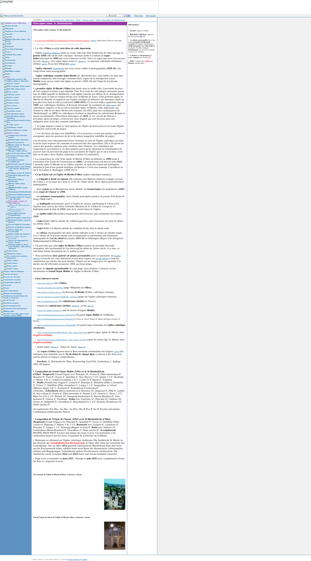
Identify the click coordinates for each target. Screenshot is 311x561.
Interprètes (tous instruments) (15, 308)
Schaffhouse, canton (15, 127)
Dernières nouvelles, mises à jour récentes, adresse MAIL (16, 315)
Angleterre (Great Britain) (15, 31)
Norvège (8, 66)
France (8, 52)
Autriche (8, 37)
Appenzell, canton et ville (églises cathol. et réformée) (17, 80)
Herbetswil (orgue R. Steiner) (19, 164)
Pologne (8, 68)
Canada (8, 44)
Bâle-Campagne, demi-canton (18, 86)
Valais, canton (12, 260)
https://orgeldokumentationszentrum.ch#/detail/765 (56, 315)
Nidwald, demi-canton (15, 114)
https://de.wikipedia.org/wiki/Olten (50, 288)
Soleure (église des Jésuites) (19, 234)
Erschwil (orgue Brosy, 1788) (19, 153)
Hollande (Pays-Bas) (13, 55)
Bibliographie (9, 311)
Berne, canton (12, 92)
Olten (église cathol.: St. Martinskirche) (110, 20)
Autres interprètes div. (12, 306)
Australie (8, 34)
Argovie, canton (13, 83)
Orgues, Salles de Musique (14, 271)
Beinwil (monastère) (16, 142)
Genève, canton (13, 97)
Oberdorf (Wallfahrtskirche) (19, 195)
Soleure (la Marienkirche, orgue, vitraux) (18, 241)
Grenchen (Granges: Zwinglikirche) (16, 161)
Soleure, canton (88, 20)
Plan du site (138, 16)
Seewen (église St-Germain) (19, 224)
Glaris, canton (12, 100)
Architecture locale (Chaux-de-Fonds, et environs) (16, 297)
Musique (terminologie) (13, 293)
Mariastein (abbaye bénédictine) (16, 180)
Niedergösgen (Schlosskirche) (19, 192)
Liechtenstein (10, 60)
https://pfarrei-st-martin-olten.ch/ (49, 292)
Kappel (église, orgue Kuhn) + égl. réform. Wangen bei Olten (19, 168)
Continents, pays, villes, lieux (63, 20)
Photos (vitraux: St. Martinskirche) (17, 210)
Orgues (6, 288)
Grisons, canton (13, 103)
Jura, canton (12, 105)
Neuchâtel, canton (14, 111)
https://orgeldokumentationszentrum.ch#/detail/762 (56, 319)
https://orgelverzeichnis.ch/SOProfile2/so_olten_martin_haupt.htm (62, 332)
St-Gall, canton (13, 125)
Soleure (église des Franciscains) (15, 230)
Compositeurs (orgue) (12, 280)
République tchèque (12, 71)
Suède (7, 74)
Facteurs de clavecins (12, 277)
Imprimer (152, 16)
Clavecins (7, 285)
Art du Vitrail (9, 300)
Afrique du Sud (11, 26)
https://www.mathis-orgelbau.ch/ (49, 310)
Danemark (9, 46)
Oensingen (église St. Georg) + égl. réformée (19, 198)
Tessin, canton (12, 251)
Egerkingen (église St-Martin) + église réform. (17, 150)
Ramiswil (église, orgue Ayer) (19, 218)
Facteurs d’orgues (11, 274)
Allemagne (9, 28)
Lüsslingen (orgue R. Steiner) (19, 173)
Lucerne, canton (13, 108)
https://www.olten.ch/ (45, 283)
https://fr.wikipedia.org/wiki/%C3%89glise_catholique (57, 297)
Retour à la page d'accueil (13, 15)
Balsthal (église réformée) (18, 140)
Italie (7, 57)
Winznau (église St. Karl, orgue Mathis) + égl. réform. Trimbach (19, 246)
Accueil (47, 20)
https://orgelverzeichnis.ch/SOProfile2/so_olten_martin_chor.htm (61, 340)
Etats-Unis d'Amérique (14, 49)
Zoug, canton (12, 266)
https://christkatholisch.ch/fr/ (47, 301)
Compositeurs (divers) (12, 282)
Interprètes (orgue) (11, 303)
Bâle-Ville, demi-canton (16, 89)
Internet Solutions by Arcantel (77, 559)
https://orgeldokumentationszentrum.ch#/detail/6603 (56, 325)
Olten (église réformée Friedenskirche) (17, 214)
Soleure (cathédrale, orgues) (19, 227)
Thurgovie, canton (14, 253)
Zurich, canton (12, 269)
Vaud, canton (12, 263)
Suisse (78, 20)
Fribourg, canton (13, 94)
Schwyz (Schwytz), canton (17, 130)
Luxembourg (10, 63)
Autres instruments (11, 291)
